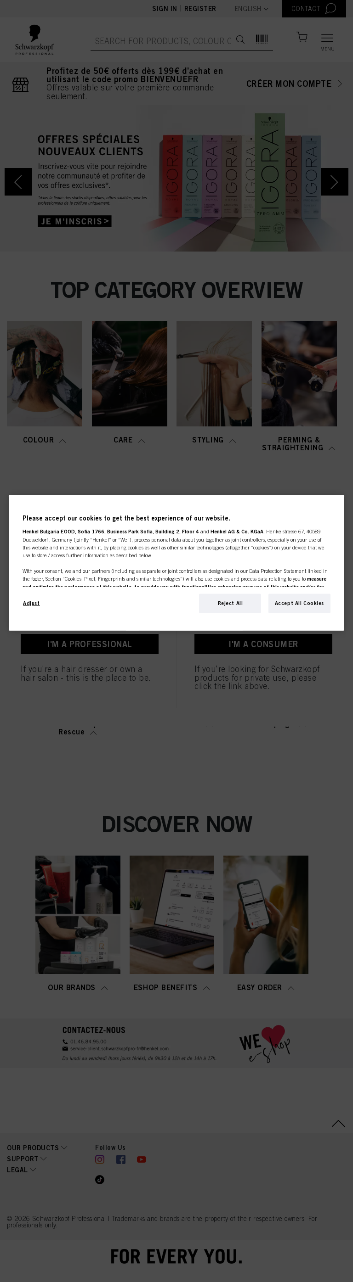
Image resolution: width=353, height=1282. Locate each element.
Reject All (230, 603)
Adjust (31, 603)
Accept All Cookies (299, 603)
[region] (176, 563)
